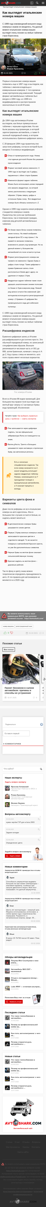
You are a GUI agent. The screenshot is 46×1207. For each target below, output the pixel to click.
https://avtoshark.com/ (33, 618)
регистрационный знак (24, 626)
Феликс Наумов (18, 803)
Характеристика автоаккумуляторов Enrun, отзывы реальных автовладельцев (20, 928)
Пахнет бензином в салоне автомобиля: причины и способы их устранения (19, 690)
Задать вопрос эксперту (15, 782)
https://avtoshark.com (15, 1171)
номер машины (8, 626)
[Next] (42, 678)
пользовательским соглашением (17, 1192)
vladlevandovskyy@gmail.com (13, 1177)
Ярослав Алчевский (20, 787)
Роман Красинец (18, 795)
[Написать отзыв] (32, 3)
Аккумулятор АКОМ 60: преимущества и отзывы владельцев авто (22, 871)
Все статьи (8, 650)
